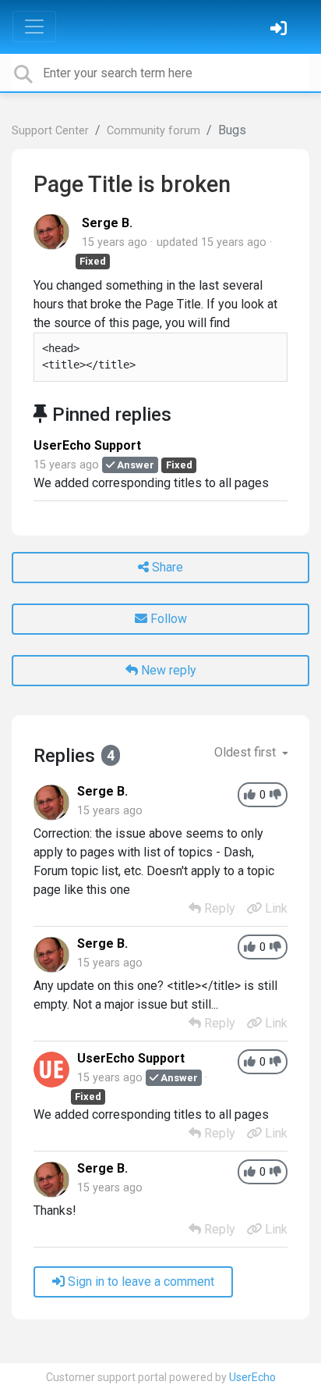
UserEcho (252, 1377)
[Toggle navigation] (34, 26)
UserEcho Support (87, 445)
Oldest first (246, 752)
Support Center (50, 130)
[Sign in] (280, 30)
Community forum (153, 130)
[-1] (275, 795)
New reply (167, 670)
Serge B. (107, 222)
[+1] (250, 795)
